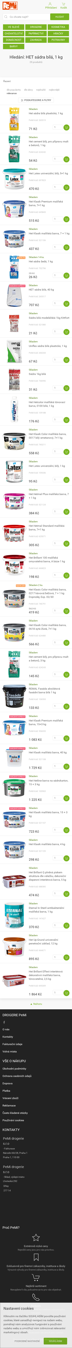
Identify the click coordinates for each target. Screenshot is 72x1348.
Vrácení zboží (10, 1098)
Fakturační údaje (12, 1044)
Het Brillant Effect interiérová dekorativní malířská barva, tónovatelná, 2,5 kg (46, 975)
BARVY (14, 46)
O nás (6, 1029)
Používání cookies (13, 1120)
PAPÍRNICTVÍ (36, 33)
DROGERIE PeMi (14, 1015)
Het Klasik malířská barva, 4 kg (47, 844)
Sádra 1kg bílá (37, 374)
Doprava (8, 1083)
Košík (63, 7)
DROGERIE (36, 27)
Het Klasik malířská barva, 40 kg (48, 752)
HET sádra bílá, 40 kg (41, 289)
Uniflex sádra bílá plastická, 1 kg (48, 346)
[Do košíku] (66, 127)
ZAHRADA (36, 39)
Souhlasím (55, 1341)
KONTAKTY (11, 1130)
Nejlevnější (54, 89)
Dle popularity (14, 89)
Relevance (12, 93)
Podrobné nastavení (27, 1341)
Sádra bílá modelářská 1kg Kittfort (49, 317)
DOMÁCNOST (13, 39)
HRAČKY (58, 33)
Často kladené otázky (15, 1112)
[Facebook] (4, 1022)
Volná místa (10, 1051)
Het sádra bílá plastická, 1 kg (46, 113)
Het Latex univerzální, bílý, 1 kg (47, 466)
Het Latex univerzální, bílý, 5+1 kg (48, 173)
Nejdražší (41, 89)
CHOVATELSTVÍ (14, 33)
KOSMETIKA (58, 27)
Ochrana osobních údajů (17, 1076)
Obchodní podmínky (14, 1068)
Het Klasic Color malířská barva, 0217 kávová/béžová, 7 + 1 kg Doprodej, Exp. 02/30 (47, 593)
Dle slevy (28, 89)
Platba (6, 1090)
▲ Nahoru (36, 1003)
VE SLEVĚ (13, 27)
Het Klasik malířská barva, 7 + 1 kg (49, 233)
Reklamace (9, 1105)
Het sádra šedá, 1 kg (41, 261)
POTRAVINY (58, 39)
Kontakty (8, 1036)
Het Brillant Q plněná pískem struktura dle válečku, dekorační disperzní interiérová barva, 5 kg (47, 876)
